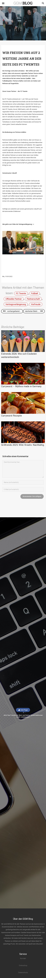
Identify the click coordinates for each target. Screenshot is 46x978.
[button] (3, 3)
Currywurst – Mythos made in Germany (21, 386)
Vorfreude (35, 304)
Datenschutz (23, 972)
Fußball (34, 293)
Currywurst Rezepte (11, 415)
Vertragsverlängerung (16, 304)
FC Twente (21, 293)
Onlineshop (23, 965)
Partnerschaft (33, 299)
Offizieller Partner (14, 299)
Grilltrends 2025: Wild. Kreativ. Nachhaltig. (22, 445)
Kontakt (23, 958)
